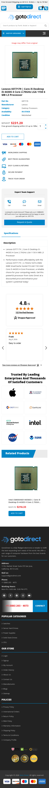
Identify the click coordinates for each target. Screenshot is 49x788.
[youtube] (29, 595)
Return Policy (8, 716)
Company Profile (9, 740)
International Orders (11, 712)
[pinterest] (16, 595)
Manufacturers (9, 684)
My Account (8, 665)
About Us (7, 675)
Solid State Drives (10, 638)
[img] (24, 308)
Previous (4, 488)
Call (9, 205)
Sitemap (6, 693)
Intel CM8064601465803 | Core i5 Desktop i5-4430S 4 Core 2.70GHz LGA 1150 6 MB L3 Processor (24, 501)
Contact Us (7, 679)
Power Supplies (9, 633)
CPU (5, 642)
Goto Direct (24, 775)
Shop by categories (13, 33)
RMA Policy (7, 721)
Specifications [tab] (11, 233)
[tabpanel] (24, 490)
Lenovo (25, 104)
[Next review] (46, 348)
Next (45, 488)
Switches (6, 623)
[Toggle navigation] (44, 33)
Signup (6, 660)
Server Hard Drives (10, 628)
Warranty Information (12, 726)
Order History (8, 670)
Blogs (5, 689)
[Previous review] (3, 348)
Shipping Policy (9, 730)
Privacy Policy (8, 707)
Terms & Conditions (11, 735)
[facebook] (4, 595)
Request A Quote (24, 222)
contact (40, 606)
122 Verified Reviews (25, 312)
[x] (10, 595)
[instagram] (23, 595)
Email (39, 205)
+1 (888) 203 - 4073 (9, 582)
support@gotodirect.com (11, 576)
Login (5, 656)
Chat (24, 205)
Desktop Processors (29, 108)
